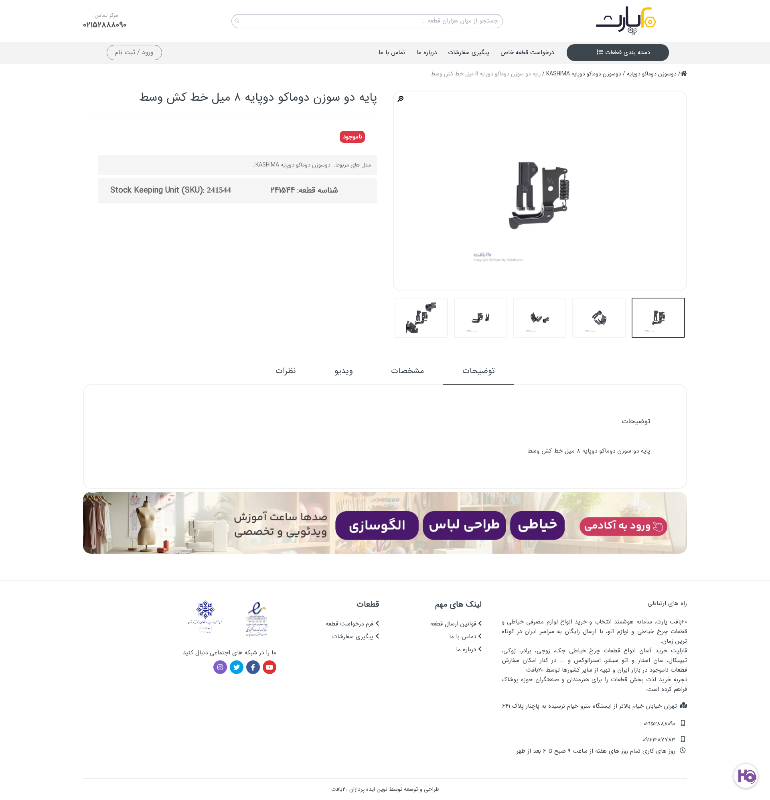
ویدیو (343, 371)
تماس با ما (463, 637)
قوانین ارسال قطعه (454, 624)
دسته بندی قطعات (626, 52)
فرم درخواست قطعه (350, 624)
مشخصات (407, 371)
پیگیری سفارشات (353, 637)
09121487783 (659, 740)
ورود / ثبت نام (134, 52)
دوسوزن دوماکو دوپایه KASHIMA (583, 74)
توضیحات (478, 371)
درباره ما (467, 649)
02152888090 (104, 25)
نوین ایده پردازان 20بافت (359, 789)
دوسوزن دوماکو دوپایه (652, 74)
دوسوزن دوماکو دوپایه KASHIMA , (291, 164)
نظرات (286, 371)
